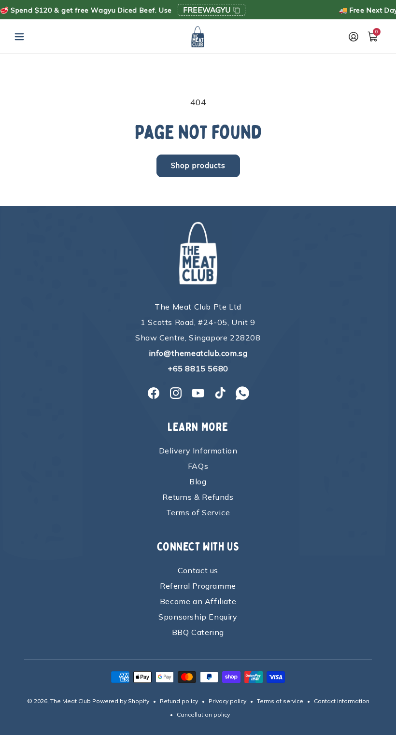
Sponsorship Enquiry (197, 617)
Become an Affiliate (198, 601)
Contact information (341, 701)
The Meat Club (70, 701)
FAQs (198, 466)
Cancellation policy (203, 714)
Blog (197, 481)
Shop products (198, 165)
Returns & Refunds (197, 497)
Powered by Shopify (120, 701)
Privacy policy (227, 701)
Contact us (198, 570)
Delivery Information (198, 450)
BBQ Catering (198, 632)
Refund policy (179, 701)
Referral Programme (198, 586)
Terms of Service (198, 512)
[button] (19, 36)
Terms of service (280, 701)
